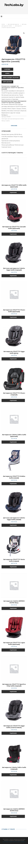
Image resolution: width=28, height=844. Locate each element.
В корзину (7, 69)
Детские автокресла (13, 24)
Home (3, 24)
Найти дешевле (7, 81)
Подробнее (13, 192)
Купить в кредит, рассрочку (11, 77)
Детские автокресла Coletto (16, 118)
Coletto (8, 121)
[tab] (14, 126)
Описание (14, 125)
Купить (7, 73)
